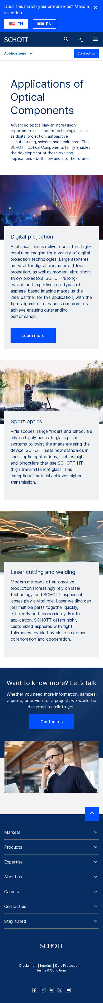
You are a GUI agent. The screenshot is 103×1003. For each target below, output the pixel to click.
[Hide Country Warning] (95, 7)
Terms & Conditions (51, 970)
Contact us (86, 53)
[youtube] (68, 990)
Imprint (45, 966)
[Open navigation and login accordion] (81, 39)
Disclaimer (27, 966)
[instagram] (43, 990)
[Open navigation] (95, 39)
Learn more (33, 335)
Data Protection (67, 966)
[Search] (66, 39)
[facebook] (34, 990)
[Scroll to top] (92, 814)
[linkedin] (51, 990)
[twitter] (60, 990)
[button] (51, 832)
